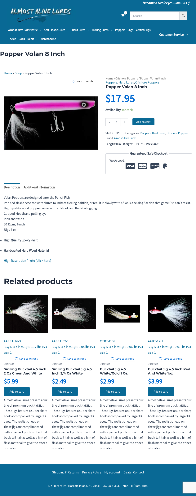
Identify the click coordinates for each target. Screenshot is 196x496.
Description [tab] (12, 187)
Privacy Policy (91, 472)
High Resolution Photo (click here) (27, 261)
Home (8, 73)
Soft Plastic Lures (54, 30)
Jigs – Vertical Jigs (139, 30)
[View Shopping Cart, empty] (122, 15)
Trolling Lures (100, 30)
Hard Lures (78, 30)
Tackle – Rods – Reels (21, 39)
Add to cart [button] (17, 391)
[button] (39, 30)
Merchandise (48, 39)
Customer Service (171, 34)
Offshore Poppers (126, 78)
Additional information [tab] (39, 187)
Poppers (120, 30)
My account (112, 472)
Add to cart (143, 122)
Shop (18, 73)
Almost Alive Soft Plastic (23, 30)
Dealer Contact (133, 472)
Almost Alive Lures (125, 138)
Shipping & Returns (65, 472)
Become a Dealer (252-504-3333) (166, 3)
